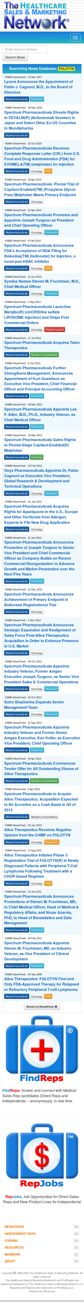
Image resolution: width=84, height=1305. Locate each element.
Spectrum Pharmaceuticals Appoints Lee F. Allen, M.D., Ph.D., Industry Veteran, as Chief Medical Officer (40, 414)
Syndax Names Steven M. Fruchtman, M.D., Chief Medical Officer (42, 284)
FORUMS (11, 1240)
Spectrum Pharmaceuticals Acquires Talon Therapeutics (42, 345)
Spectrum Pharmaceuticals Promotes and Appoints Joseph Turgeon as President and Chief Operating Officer (41, 220)
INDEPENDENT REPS (20, 1233)
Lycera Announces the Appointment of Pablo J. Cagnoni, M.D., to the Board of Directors (38, 87)
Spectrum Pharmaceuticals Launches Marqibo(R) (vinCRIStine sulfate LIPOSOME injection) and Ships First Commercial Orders (37, 314)
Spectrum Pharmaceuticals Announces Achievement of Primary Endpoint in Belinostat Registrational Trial (39, 599)
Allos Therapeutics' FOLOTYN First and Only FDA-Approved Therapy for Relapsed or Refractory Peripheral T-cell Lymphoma (41, 984)
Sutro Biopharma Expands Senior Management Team (34, 704)
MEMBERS (12, 1254)
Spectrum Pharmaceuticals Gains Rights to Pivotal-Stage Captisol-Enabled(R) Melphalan (40, 445)
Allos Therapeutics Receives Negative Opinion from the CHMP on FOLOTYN (37, 832)
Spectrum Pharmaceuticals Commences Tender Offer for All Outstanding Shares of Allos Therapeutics (41, 769)
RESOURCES (14, 1247)
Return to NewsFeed (40, 1006)
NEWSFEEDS (14, 1226)
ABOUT (10, 1261)
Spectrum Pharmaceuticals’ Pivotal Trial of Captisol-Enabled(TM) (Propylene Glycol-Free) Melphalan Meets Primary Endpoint (41, 189)
